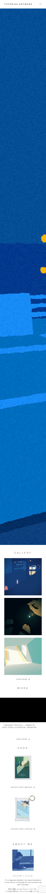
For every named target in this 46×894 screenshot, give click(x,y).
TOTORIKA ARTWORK (18, 4)
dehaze (40, 4)
